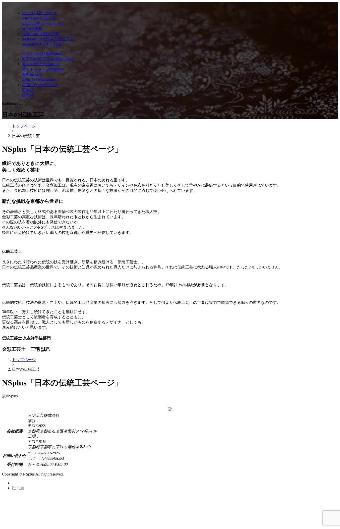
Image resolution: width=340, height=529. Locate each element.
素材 (32, 28)
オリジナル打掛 (42, 44)
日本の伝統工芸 (47, 39)
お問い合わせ (39, 13)
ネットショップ (43, 23)
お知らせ (39, 18)
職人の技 (40, 34)
